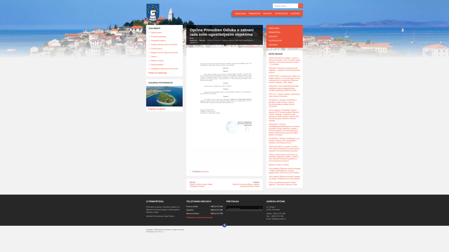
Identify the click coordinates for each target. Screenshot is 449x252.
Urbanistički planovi (158, 41)
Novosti (267, 13)
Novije (192, 182)
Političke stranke (157, 61)
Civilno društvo (156, 49)
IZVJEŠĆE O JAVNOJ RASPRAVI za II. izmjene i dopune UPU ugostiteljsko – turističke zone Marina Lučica (284, 141)
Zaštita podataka (157, 65)
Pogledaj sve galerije (156, 109)
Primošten (254, 13)
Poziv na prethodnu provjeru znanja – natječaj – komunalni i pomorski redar (283, 184)
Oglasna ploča (156, 32)
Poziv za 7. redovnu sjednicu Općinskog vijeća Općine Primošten (284, 95)
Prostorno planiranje (158, 37)
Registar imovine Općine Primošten (164, 53)
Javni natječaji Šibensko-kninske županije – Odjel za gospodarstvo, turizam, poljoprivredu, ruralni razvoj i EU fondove (284, 171)
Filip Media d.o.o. (160, 231)
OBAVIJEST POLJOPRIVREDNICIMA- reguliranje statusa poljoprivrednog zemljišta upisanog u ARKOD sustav (284, 88)
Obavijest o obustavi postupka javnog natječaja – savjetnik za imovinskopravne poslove (284, 70)
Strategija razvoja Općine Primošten (164, 69)
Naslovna (240, 13)
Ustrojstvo (281, 13)
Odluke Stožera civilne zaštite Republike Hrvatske (201, 185)
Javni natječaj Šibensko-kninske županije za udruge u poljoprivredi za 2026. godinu (284, 178)
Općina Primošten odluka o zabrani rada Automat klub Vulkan (246, 185)
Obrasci (154, 57)
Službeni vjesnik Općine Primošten (164, 45)
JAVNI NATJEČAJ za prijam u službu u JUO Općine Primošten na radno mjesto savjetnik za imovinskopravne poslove (284, 149)
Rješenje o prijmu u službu (279, 165)
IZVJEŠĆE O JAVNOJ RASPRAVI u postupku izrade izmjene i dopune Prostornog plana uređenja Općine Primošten (283, 103)
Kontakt (295, 13)
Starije (256, 182)
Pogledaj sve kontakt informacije (199, 217)
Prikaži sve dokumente (157, 73)
